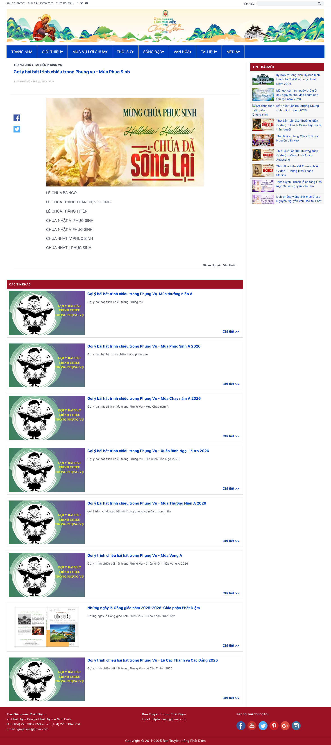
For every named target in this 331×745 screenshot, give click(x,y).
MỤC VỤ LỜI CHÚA (90, 51)
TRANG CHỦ (22, 65)
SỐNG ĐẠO (153, 51)
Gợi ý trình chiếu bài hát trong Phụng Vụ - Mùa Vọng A (134, 555)
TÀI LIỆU (209, 51)
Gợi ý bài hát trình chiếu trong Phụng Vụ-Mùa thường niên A (140, 294)
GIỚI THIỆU (52, 51)
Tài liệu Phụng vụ (48, 65)
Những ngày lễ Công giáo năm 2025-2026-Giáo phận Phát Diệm (143, 608)
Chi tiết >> (231, 331)
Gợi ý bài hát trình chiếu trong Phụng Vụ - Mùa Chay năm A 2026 (144, 398)
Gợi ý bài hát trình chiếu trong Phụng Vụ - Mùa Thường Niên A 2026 (146, 503)
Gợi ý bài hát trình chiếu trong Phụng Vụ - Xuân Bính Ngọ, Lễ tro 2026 (148, 451)
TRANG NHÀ (21, 51)
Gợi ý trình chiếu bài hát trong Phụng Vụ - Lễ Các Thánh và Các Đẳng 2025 (152, 660)
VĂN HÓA (182, 51)
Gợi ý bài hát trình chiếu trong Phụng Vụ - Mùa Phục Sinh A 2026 (144, 346)
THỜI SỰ (125, 51)
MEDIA (233, 51)
